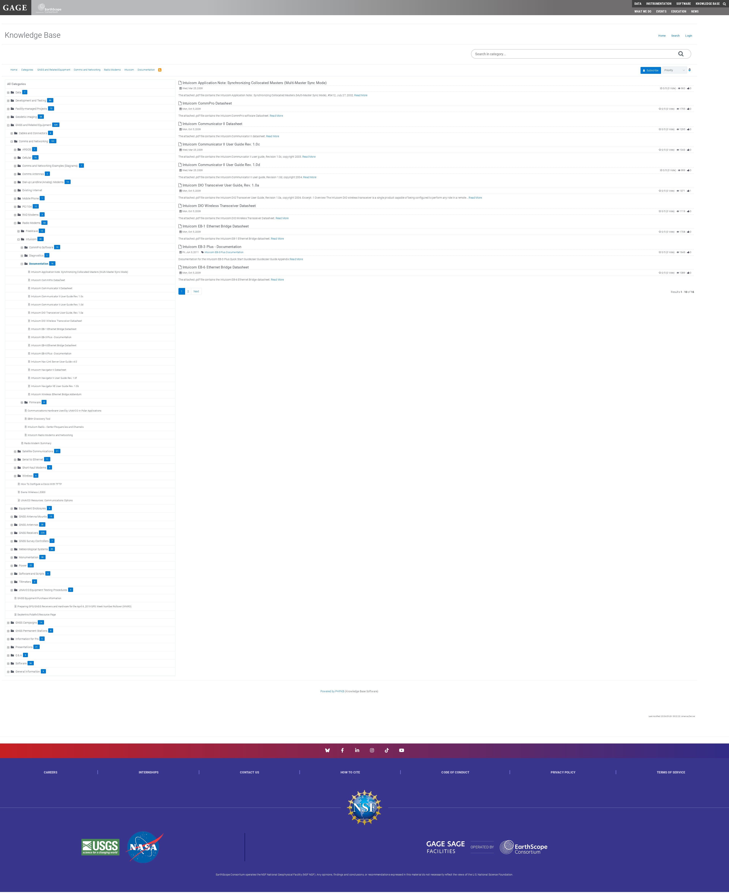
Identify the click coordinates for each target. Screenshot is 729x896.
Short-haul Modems (34, 467)
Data (637, 4)
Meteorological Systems (33, 549)
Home (13, 69)
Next (196, 291)
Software (683, 4)
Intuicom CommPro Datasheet (48, 280)
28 (42, 524)
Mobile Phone (30, 198)
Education (678, 11)
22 (31, 565)
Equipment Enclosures (32, 508)
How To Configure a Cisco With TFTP (41, 484)
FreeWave (32, 231)
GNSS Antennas (28, 524)
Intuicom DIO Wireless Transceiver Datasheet (56, 321)
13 (67, 181)
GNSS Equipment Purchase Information (39, 598)
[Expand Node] (8, 92)
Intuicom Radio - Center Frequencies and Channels (56, 427)
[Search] (681, 53)
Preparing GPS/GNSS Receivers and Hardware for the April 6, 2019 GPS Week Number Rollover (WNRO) (74, 606)
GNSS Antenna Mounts (33, 516)
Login (688, 35)
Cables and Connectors (33, 133)
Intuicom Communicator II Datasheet (51, 288)
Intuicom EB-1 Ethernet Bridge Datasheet (53, 329)
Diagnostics (36, 255)
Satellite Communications (37, 451)
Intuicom (129, 69)
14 (41, 622)
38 (42, 557)
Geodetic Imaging (26, 117)
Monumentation (29, 557)
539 (56, 124)
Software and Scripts (31, 573)
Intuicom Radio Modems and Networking (50, 435)
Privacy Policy (563, 772)
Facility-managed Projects (31, 108)
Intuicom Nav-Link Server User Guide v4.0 (54, 361)
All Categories (16, 84)
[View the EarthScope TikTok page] (387, 751)
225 (42, 532)
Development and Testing (31, 100)
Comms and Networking (87, 69)
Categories (27, 69)
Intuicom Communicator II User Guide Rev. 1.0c (57, 296)
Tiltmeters (25, 582)
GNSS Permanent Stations (31, 630)
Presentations (24, 647)
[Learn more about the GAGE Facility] (15, 7)
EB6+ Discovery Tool (39, 418)
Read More (360, 95)
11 (47, 459)
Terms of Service (671, 772)
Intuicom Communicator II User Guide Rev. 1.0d (57, 304)
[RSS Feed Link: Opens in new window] (159, 69)
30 (52, 549)
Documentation (146, 69)
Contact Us (249, 772)
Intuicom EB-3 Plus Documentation (224, 252)
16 (52, 263)
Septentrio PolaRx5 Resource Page (36, 614)
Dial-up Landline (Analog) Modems (43, 182)
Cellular (27, 157)
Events (661, 11)
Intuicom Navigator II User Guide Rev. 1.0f (54, 378)
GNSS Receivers (28, 533)
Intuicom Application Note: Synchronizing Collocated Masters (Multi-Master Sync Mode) (79, 272)
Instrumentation (658, 4)
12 (36, 206)
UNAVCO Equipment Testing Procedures (43, 590)
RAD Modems (30, 214)
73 (51, 108)
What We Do (642, 11)
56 (30, 663)
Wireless (27, 475)
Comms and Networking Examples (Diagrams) (50, 166)
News (695, 11)
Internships (149, 772)
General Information (28, 671)
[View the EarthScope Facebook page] (342, 751)
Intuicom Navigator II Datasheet (48, 369)
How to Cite (350, 772)
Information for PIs (27, 639)
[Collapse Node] (8, 125)
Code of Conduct (455, 772)
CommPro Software (41, 247)
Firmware (35, 402)
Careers (50, 772)
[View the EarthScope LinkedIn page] (357, 751)
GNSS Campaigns (26, 622)
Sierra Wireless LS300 (33, 492)
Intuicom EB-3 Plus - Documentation (51, 337)
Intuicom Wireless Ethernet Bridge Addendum (56, 394)
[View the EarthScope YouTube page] (401, 751)
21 (57, 451)
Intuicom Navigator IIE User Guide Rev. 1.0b (55, 386)
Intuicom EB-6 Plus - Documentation (51, 353)
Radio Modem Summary (37, 443)
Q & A (19, 655)
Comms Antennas (33, 174)
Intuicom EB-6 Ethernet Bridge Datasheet (53, 345)
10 (57, 247)
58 (41, 116)
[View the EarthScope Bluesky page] (327, 751)
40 (40, 239)
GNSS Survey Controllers (34, 541)
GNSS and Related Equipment (53, 69)
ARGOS (26, 149)
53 (44, 222)
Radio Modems (112, 69)
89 (50, 100)
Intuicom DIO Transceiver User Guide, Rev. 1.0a (57, 312)
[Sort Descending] (688, 70)
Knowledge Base (708, 4)
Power (23, 565)
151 (53, 141)
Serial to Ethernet (32, 459)
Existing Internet (32, 190)
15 (35, 157)
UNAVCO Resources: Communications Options (47, 500)
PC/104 (27, 206)
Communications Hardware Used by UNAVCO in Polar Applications (64, 410)
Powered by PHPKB (332, 691)
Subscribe (652, 70)
